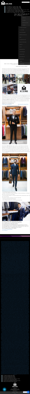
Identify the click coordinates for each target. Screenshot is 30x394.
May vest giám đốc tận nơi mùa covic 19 (19, 273)
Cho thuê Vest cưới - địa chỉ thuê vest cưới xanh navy (6, 363)
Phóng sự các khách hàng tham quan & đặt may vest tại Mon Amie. (12, 245)
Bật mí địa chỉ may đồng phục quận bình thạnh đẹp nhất (14, 253)
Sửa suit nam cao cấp (24, 314)
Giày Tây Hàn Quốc (22, 32)
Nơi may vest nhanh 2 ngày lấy (9, 298)
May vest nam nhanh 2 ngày (23, 298)
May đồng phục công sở (12, 307)
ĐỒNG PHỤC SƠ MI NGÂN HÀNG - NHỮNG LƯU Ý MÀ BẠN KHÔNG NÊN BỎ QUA (8, 262)
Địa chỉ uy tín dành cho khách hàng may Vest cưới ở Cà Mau (24, 346)
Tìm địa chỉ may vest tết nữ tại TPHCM (24, 291)
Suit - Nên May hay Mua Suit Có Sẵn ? (23, 367)
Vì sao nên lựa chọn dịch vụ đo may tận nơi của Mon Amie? (23, 246)
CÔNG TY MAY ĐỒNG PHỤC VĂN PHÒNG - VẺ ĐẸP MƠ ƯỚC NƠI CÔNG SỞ (22, 259)
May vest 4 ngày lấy (9, 287)
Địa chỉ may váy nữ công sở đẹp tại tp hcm (7, 367)
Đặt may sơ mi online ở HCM (21, 277)
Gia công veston (16, 340)
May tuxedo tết (22, 294)
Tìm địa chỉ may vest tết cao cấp (5, 279)
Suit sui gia (25, 353)
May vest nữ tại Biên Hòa (24, 330)
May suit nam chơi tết (13, 295)
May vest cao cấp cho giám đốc (20, 333)
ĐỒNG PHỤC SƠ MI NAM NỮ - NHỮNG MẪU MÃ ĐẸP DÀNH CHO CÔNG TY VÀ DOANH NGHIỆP (21, 262)
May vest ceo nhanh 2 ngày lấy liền (19, 298)
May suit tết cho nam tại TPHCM (9, 295)
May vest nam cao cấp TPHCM (16, 335)
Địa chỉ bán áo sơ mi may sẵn (26, 309)
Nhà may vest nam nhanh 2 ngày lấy (4, 298)
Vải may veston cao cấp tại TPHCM (10, 318)
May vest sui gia (27, 315)
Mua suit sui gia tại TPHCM (10, 353)
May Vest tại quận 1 (11, 351)
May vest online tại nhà (21, 274)
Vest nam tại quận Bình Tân (16, 373)
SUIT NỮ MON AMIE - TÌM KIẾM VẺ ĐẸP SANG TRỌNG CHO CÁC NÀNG (14, 264)
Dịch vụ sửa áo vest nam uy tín (7, 314)
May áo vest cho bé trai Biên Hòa (10, 328)
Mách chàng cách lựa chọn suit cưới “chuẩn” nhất (16, 252)
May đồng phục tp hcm (14, 374)
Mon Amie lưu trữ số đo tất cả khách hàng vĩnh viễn (5, 343)
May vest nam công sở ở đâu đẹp (23, 337)
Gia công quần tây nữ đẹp (4, 340)
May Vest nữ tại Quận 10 (10, 361)
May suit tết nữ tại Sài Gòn (5, 295)
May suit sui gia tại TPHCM (14, 353)
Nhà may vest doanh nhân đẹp (24, 301)
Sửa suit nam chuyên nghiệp (14, 314)
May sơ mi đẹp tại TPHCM (4, 308)
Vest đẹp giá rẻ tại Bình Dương (13, 370)
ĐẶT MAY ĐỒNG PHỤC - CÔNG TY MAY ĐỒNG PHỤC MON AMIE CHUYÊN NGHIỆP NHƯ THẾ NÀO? (9, 259)
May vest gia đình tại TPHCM (23, 284)
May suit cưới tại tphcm (18, 295)
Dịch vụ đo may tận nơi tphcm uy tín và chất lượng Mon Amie (11, 241)
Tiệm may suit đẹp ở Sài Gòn (20, 340)
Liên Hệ (17, 392)
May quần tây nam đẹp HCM (18, 309)
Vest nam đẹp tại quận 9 (9, 325)
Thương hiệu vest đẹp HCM (10, 319)
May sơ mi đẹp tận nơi (17, 276)
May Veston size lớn (9, 371)
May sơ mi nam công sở (24, 305)
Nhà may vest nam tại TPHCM (16, 308)
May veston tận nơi (16, 306)
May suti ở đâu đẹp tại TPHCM (16, 332)
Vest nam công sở (22, 312)
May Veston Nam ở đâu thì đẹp (15, 346)
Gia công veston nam (13, 340)
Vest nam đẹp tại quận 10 (6, 325)
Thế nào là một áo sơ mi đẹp (23, 360)
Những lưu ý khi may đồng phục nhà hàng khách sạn (13, 250)
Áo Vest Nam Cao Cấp (19, 313)
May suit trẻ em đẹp (5, 353)
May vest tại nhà (24, 274)
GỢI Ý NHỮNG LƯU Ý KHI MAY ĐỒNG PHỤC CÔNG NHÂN (12, 257)
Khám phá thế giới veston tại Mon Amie (11, 343)
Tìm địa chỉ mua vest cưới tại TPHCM (19, 291)
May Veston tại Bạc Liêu (18, 346)
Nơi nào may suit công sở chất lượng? (25, 351)
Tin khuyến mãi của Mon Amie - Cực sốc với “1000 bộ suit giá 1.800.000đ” (12, 249)
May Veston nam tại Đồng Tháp (22, 371)
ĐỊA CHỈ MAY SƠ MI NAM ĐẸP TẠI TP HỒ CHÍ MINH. (13, 366)
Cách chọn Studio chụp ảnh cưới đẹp (16, 368)
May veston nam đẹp (9, 309)
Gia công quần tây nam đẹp (8, 340)
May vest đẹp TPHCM (25, 319)
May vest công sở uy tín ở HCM (13, 297)
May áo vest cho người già (5, 334)
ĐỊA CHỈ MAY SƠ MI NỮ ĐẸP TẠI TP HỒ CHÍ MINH (5, 366)
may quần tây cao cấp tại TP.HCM (15, 342)
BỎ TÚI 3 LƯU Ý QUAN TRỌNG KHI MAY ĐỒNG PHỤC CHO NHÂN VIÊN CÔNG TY (22, 257)
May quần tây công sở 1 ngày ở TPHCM (21, 286)
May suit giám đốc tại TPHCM (23, 290)
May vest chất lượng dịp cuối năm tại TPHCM (13, 294)
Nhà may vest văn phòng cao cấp (14, 288)
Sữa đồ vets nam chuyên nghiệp (20, 315)
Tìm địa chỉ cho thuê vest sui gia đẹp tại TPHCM (11, 281)
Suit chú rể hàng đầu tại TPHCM (15, 354)
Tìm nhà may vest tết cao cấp (14, 291)
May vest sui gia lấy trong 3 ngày (23, 283)
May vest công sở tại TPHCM (21, 297)
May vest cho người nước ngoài (20, 306)
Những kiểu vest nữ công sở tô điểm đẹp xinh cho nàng (17, 248)
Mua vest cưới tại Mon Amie (21, 344)
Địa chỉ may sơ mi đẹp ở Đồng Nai (14, 327)
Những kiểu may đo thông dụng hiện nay (14, 305)
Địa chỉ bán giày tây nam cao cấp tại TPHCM (5, 302)
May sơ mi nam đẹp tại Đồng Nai (19, 327)
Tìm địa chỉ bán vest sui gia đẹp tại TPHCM (16, 279)
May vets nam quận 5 (9, 307)
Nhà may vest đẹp (16, 319)
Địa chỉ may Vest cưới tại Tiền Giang (21, 347)
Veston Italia (17, 333)
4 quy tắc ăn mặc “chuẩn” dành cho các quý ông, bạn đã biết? (9, 252)
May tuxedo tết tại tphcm (25, 294)
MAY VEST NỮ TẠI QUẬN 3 (25, 361)
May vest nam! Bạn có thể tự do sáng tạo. (12, 357)
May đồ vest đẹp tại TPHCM (6, 320)
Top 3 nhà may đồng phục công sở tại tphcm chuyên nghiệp (22, 253)
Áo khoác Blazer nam (23, 27)
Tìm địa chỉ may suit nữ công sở (15, 351)
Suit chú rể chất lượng (19, 354)
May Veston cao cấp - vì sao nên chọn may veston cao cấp (13, 349)
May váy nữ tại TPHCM (16, 334)
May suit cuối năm (26, 295)
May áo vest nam (25, 312)
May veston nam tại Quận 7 (19, 304)
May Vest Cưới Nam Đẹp (12, 365)
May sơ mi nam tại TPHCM (16, 307)
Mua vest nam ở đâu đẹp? (4, 356)
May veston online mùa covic (18, 274)
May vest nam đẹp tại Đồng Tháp (26, 347)
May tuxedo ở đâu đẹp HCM (17, 311)
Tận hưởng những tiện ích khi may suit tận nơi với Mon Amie (21, 242)
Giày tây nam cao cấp (15, 302)
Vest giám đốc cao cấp (8, 299)
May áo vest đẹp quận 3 (14, 321)
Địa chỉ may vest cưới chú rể (18, 337)
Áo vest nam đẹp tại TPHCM (23, 307)
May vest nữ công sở (23, 358)
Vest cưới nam (4, 314)
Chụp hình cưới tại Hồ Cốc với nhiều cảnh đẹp (22, 368)
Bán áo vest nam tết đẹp (22, 278)
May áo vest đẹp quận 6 (4, 321)
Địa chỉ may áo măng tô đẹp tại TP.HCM (12, 367)
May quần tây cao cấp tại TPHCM (13, 309)
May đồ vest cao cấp (9, 320)
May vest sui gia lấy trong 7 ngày (18, 283)
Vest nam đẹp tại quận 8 (13, 325)
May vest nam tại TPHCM (13, 311)
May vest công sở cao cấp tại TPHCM (10, 335)
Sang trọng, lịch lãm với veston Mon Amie (5, 305)
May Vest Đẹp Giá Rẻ (9, 360)
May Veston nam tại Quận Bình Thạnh (8, 372)
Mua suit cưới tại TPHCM (4, 293)
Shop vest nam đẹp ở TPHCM (9, 334)
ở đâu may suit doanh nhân (13, 290)
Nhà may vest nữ (19, 307)
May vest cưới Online (10, 344)
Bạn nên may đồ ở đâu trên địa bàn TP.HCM (10, 342)
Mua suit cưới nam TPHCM (5, 322)
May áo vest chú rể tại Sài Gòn (20, 320)
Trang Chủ (13, 392)
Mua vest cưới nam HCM (13, 323)
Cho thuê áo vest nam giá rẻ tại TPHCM (22, 370)
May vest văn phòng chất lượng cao (23, 288)
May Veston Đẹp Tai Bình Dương (17, 370)
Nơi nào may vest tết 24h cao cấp (22, 280)
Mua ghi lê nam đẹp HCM (23, 334)
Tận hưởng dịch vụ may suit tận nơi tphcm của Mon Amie (12, 242)
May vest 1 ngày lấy (19, 287)
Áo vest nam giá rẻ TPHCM (16, 313)
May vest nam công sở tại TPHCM (19, 358)
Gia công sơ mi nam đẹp (16, 316)
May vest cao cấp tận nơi (11, 276)
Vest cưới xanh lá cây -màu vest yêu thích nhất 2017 (19, 364)
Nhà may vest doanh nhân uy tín (19, 301)
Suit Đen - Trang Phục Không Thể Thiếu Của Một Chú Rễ (18, 365)
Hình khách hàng (22, 49)
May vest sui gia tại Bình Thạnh (14, 283)
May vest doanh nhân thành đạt (26, 299)
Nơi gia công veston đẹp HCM (7, 104)
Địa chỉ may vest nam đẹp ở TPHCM (5, 335)
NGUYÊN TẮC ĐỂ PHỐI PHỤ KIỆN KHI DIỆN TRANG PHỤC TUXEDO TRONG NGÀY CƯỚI (11, 263)
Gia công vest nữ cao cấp (4, 339)
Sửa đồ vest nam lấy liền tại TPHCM (11, 313)
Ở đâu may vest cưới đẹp (25, 343)
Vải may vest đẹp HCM (6, 318)
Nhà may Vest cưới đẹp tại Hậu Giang (16, 347)
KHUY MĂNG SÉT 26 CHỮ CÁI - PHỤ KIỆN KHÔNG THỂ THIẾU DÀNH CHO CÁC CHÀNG (12, 256)
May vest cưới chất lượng (7, 344)
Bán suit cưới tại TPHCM (5, 297)
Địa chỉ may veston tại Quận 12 (17, 350)
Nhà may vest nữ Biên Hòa (14, 328)
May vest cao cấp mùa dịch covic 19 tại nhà (25, 273)
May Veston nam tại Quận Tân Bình (18, 372)
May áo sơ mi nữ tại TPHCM (9, 336)
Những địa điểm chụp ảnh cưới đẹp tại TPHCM (5, 368)
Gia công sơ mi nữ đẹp (20, 316)
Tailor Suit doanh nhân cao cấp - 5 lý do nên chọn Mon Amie (6, 250)
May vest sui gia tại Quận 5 (5, 283)
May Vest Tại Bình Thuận (18, 371)
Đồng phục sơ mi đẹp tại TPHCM (5, 307)
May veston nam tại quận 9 (26, 372)
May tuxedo (20, 294)
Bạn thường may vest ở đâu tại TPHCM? (15, 304)
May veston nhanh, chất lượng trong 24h (21, 343)
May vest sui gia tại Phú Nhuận (10, 283)
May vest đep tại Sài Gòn (19, 319)
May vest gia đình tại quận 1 (14, 280)
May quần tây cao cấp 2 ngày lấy (16, 286)
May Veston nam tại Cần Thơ (26, 371)
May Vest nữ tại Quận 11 (6, 361)
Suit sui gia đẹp (20, 353)
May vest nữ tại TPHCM (9, 305)
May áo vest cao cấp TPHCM (25, 320)
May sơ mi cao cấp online (17, 277)
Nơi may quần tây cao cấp (23, 308)
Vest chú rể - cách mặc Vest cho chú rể (6, 349)
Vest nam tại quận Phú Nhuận (9, 373)
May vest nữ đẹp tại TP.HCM (20, 342)
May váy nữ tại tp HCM (7, 356)
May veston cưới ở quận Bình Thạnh (7, 350)
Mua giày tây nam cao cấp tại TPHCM (11, 302)
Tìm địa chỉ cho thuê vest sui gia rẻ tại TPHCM (5, 281)
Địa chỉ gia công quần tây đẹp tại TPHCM (19, 339)
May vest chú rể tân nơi (5, 306)
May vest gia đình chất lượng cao (7, 285)
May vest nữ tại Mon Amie (8, 357)
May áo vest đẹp (26, 321)
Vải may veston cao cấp (17, 318)
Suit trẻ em (7, 353)
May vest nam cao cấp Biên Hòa (11, 330)
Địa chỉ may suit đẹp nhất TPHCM (20, 363)
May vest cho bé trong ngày (24, 285)
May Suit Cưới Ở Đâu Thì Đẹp (14, 361)
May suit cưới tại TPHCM (20, 322)
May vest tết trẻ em (10, 293)
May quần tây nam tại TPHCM (6, 304)
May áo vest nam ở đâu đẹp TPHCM (20, 323)
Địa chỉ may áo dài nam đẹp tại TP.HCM (18, 367)
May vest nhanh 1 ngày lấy (4, 284)
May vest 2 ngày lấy (16, 287)
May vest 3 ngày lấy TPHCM (13, 287)
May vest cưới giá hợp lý (10, 304)
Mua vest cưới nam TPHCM (8, 333)
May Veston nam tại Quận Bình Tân (13, 372)
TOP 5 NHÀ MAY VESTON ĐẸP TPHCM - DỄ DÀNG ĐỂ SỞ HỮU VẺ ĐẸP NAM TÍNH (22, 271)
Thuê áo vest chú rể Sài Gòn (16, 320)
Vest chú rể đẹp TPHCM (4, 332)
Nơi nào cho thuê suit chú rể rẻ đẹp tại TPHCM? (6, 354)
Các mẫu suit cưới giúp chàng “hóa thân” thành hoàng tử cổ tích (15, 246)
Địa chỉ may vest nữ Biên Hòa (16, 330)
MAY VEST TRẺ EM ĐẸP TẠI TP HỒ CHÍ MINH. (20, 366)
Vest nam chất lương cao (26, 326)
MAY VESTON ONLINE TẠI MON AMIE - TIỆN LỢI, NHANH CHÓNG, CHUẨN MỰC (14, 269)
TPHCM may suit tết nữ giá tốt (10, 291)
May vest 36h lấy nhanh (22, 287)
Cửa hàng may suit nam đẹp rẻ (9, 322)
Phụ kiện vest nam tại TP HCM (26, 366)
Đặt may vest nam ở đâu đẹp (23, 313)
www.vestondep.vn (5, 230)
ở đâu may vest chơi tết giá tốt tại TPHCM (22, 292)
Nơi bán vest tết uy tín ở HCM (19, 278)
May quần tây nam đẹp (24, 356)
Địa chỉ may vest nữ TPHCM (5, 336)
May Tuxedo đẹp (20, 312)
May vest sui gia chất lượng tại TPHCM (5, 280)
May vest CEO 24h (18, 299)
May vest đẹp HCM (22, 319)
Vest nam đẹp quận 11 (3, 325)
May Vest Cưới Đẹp (23, 365)
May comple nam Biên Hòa (11, 329)
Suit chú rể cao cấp (9, 292)
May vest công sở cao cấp (17, 297)
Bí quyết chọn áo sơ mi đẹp (13, 344)
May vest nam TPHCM (11, 332)
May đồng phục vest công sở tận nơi (13, 306)
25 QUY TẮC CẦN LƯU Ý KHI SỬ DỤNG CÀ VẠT (13, 299)
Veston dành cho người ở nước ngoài (5, 371)
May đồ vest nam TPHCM (11, 312)
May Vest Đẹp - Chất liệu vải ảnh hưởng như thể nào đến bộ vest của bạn (16, 360)
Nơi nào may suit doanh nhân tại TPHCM (18, 290)
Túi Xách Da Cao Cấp (23, 39)
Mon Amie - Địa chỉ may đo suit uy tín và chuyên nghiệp (23, 243)
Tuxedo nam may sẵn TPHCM (21, 311)
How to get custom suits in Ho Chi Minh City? (5, 319)
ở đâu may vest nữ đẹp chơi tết (13, 292)
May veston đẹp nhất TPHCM (21, 314)
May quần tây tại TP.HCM (23, 342)
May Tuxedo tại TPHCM (7, 312)
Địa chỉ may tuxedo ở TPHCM (25, 311)
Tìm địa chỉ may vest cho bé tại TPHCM (24, 279)
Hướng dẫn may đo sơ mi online (26, 277)
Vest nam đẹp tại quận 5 (23, 325)
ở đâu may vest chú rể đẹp (17, 292)
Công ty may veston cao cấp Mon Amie (19, 305)
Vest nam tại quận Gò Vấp (13, 373)
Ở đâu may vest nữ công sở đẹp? (5, 358)
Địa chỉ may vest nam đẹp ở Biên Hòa (6, 330)
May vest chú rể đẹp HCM (6, 323)
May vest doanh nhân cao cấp (24, 315)
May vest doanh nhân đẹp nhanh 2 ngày (14, 298)
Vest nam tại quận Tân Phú (20, 373)
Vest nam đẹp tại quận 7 (16, 325)
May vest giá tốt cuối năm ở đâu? (22, 293)
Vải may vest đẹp (14, 318)
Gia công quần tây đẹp (13, 316)
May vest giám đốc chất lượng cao (4, 299)
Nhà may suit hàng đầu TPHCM (17, 322)
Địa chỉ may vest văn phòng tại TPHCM (9, 288)
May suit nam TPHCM (14, 333)
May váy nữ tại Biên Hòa (19, 329)
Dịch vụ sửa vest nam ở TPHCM (4, 313)
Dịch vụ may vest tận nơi (7, 276)
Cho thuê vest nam (26, 308)
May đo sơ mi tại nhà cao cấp (21, 276)
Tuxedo (7, 291)
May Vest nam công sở (26, 358)
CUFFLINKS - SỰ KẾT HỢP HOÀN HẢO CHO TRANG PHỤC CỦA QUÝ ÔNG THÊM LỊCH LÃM (19, 266)
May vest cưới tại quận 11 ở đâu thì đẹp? (21, 350)
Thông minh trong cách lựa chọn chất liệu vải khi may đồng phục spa (6, 253)
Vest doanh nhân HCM (9, 323)
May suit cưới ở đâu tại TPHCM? (22, 295)
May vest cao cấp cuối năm (17, 294)
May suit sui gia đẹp (17, 353)
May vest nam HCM (16, 323)
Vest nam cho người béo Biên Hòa (15, 329)
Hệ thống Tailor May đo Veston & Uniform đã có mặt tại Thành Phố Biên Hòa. (17, 326)
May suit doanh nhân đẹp (12, 322)
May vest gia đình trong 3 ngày (15, 284)
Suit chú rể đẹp (24, 354)
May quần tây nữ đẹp (21, 356)
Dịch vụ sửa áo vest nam (10, 314)
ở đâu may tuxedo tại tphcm (27, 292)
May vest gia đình (7, 284)
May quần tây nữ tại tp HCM (14, 356)
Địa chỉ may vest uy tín (13, 319)
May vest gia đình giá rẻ (3, 285)
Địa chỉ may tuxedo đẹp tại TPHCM (5, 311)
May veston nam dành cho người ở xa (13, 371)
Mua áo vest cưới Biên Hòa (7, 329)
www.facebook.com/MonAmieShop (7, 229)
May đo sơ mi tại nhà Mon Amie (25, 276)
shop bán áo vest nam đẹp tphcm (26, 335)
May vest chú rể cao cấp (4, 294)
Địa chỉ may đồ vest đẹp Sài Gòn (22, 104)
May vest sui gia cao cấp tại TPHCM (10, 279)
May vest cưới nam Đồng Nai (10, 327)
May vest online (3, 278)
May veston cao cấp (20, 334)
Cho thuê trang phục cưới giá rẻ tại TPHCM (11, 286)
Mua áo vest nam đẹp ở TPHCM (18, 336)
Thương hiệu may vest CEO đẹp (22, 300)
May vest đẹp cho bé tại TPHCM (16, 285)
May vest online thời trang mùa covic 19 (13, 274)
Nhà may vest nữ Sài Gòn (13, 334)
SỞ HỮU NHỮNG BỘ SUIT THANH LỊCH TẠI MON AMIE (20, 270)
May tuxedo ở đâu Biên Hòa (18, 328)
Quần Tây (21, 44)
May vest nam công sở (24, 297)
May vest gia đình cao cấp (11, 285)
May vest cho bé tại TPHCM (18, 280)
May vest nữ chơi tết (18, 293)
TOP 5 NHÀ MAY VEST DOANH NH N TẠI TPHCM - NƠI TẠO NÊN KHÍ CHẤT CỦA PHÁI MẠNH (9, 271)
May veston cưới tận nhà (8, 306)
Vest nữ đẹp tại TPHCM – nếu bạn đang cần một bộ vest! (19, 357)
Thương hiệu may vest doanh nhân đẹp (17, 300)
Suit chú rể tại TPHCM (6, 292)
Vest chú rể (3, 291)
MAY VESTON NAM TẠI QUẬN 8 (25, 344)
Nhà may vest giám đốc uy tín (10, 301)
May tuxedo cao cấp (17, 312)
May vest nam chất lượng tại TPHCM (10, 337)
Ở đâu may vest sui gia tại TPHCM (23, 281)
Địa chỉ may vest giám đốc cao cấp (6, 301)
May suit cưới (16, 295)
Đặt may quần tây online (5, 277)
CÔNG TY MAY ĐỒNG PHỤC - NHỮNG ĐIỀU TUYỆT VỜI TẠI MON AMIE (15, 260)
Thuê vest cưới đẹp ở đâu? (17, 344)
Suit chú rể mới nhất (22, 354)
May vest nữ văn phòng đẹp (18, 288)
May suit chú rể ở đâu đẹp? (11, 354)
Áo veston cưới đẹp (18, 314)
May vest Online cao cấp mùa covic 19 (7, 274)
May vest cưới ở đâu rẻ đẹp (14, 337)
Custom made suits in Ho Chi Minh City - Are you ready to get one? (23, 318)
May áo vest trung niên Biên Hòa (20, 330)
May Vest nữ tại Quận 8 (17, 361)
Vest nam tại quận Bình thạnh (24, 373)
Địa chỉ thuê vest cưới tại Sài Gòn (16, 343)
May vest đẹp (13, 308)
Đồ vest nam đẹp (8, 313)
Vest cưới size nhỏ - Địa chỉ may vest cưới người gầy (13, 363)
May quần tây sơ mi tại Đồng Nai (6, 327)
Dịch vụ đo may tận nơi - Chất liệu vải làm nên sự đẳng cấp (19, 241)
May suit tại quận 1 (9, 351)
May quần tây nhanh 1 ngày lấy (26, 286)
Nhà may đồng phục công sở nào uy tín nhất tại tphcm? (20, 250)
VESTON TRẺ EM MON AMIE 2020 (25, 255)
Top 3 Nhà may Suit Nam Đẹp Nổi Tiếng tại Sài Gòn (5, 346)
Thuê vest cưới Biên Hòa (23, 329)
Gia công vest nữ (11, 340)
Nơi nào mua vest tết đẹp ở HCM (14, 278)
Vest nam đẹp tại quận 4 (26, 325)
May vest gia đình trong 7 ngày (11, 284)
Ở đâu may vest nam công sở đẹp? (10, 358)
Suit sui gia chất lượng (22, 353)
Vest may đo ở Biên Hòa (6, 328)
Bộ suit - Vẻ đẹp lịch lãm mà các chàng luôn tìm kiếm (20, 245)
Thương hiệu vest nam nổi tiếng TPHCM (9, 308)
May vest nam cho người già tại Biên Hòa (23, 328)
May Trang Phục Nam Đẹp (6, 360)
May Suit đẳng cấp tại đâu (10, 346)
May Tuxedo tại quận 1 (6, 351)
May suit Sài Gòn (22, 336)
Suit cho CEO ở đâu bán (4, 290)
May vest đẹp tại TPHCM (9, 311)
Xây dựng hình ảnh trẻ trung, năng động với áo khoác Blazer (24, 252)
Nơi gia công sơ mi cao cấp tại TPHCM (24, 316)
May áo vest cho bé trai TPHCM (14, 336)
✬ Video (21, 61)
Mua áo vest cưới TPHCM (8, 332)
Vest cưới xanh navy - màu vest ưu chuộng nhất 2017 (21, 349)
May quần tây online (9, 277)
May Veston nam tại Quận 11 (22, 372)
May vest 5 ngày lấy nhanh (6, 287)
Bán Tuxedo (2, 297)
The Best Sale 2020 (25, 22)
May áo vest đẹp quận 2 (17, 321)
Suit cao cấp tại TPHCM (9, 290)
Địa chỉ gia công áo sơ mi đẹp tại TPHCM (25, 339)
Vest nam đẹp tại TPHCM (25, 357)
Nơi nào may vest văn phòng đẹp (4, 288)
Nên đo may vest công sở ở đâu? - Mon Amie (24, 248)
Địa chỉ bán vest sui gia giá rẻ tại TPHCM (5, 286)
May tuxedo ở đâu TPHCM (20, 332)
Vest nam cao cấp (23, 326)
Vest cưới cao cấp (5, 291)
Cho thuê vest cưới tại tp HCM (5, 370)
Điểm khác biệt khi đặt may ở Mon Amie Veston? (16, 243)
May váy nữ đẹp (10, 356)
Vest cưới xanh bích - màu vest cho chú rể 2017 (13, 364)
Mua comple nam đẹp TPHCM (4, 333)
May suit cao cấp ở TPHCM (24, 322)
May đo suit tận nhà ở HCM (24, 306)
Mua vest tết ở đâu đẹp (10, 278)
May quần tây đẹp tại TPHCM (22, 309)
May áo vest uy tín (24, 321)
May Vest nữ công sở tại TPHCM (15, 358)
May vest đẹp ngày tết (7, 293)
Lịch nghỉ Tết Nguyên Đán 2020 (7, 278)
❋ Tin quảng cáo (22, 56)
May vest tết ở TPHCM (26, 280)
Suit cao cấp (7, 290)
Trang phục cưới (20, 279)
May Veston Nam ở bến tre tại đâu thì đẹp (10, 347)
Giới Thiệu (24, 20)
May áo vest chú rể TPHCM (24, 332)
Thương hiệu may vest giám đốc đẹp (12, 300)
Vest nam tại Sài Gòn (19, 308)
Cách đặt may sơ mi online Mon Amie (13, 277)
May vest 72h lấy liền (25, 287)
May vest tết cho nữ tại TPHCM (14, 293)
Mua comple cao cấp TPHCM (24, 304)
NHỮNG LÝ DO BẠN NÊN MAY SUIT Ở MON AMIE (19, 272)
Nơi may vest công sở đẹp (9, 297)
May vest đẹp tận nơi (14, 276)
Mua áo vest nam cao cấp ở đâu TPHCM (20, 335)
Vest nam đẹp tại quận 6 (19, 325)
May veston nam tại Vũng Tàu (5, 373)
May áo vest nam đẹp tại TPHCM (4, 315)
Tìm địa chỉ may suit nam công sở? (20, 351)
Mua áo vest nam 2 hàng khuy (5, 337)
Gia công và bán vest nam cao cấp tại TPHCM (14, 339)
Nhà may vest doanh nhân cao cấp (15, 301)
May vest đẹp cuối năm (25, 293)
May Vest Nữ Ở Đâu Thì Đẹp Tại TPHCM (7, 365)
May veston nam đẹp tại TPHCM (23, 302)
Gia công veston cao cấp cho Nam (8, 339)
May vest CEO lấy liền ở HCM (22, 299)
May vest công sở (8, 315)
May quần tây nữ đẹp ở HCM (6, 309)
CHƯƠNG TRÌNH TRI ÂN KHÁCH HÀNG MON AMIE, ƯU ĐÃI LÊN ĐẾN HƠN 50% (10, 273)
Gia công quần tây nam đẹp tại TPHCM (5, 316)
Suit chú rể (4, 292)
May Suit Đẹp (4, 312)
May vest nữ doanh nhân (7, 300)
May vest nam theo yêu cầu (24, 323)
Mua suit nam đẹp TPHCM (24, 333)
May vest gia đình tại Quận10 (10, 280)
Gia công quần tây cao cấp (10, 316)
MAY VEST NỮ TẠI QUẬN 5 (21, 361)
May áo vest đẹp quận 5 (7, 321)
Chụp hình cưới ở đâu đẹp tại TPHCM (11, 368)
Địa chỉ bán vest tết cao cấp (26, 278)
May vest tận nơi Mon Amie (4, 276)
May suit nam (26, 302)
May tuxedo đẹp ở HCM (14, 312)
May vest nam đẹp (25, 300)
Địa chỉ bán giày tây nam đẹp (19, 302)
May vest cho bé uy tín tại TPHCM (20, 285)
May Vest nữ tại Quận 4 (3, 361)
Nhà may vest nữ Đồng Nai (23, 327)
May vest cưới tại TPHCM (15, 315)
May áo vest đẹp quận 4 (11, 321)
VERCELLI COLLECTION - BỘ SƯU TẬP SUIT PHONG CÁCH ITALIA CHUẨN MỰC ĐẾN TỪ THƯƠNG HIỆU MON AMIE (14, 255)
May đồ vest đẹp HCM (12, 320)
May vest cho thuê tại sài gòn (9, 370)
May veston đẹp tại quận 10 (26, 350)
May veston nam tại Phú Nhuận (12, 350)
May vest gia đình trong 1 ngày (19, 284)
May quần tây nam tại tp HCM (18, 356)
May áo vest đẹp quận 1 (21, 321)
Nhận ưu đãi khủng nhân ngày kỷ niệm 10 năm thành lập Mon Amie (22, 249)
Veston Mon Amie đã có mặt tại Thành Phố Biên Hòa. (8, 326)
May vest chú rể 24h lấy (7, 294)
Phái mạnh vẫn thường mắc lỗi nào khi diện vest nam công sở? (9, 248)
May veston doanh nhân (26, 334)
